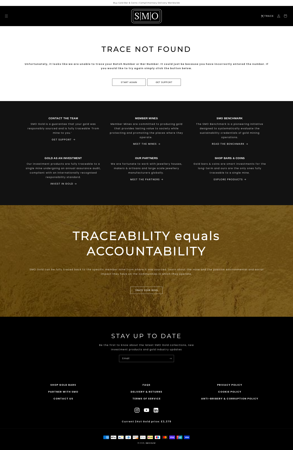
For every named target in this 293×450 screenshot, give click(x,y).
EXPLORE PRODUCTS (228, 179)
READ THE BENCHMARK (228, 144)
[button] (6, 16)
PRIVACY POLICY (229, 385)
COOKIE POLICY (229, 391)
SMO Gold (151, 443)
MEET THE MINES (145, 144)
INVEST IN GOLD (61, 183)
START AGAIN (129, 82)
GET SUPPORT (164, 82)
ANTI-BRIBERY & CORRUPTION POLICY (229, 398)
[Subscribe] (170, 358)
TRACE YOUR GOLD (146, 290)
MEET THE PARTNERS (145, 179)
